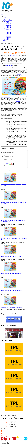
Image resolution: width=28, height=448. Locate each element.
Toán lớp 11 (8, 37)
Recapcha (6, 162)
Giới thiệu (5, 17)
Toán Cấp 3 (5, 34)
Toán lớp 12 (8, 38)
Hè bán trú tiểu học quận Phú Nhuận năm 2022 (11, 273)
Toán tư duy (5, 39)
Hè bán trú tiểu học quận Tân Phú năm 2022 (11, 256)
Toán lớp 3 (8, 25)
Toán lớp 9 (8, 33)
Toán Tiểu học (6, 21)
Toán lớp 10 (8, 36)
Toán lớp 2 (8, 23)
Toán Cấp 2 (5, 28)
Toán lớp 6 (8, 29)
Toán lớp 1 (8, 22)
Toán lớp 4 (8, 26)
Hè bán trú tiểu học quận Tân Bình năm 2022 (11, 290)
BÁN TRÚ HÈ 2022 (7, 20)
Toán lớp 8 (8, 32)
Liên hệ (5, 40)
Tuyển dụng (8, 18)
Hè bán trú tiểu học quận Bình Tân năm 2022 (11, 307)
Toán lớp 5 (8, 27)
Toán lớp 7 (8, 31)
